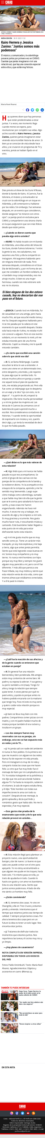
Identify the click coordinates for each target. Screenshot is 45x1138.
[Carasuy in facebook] (17, 1113)
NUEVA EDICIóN (6, 38)
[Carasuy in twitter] (22, 1113)
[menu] (2, 3)
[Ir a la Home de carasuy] (9, 4)
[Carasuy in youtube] (28, 1113)
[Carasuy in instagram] (11, 1113)
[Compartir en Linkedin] (42, 110)
